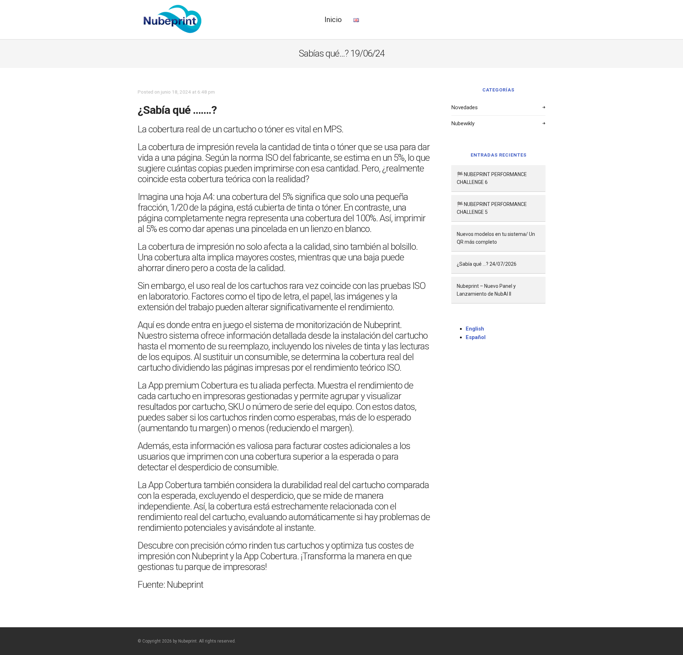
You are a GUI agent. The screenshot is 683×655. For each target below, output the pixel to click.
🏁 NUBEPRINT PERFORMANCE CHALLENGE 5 (492, 208)
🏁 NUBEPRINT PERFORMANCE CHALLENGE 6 (492, 178)
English (475, 329)
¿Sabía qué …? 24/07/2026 (487, 264)
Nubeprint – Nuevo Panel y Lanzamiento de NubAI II (486, 290)
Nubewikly (463, 123)
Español (476, 337)
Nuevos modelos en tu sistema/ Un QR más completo (496, 238)
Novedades (464, 107)
